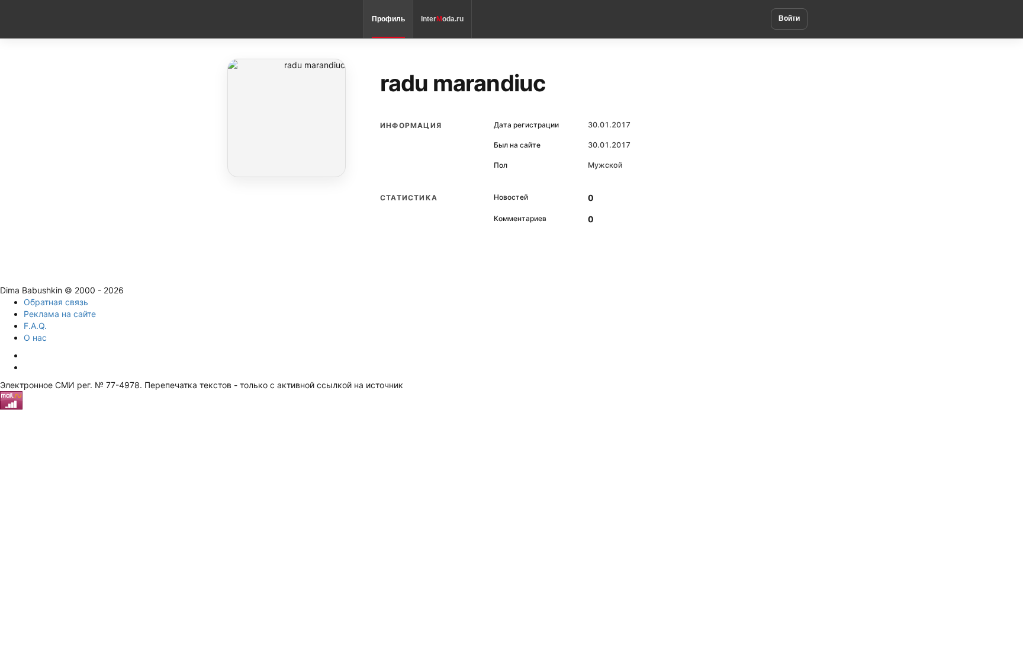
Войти (789, 18)
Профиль (388, 19)
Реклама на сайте (60, 314)
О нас (35, 337)
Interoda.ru (442, 19)
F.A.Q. (35, 326)
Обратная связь (56, 302)
